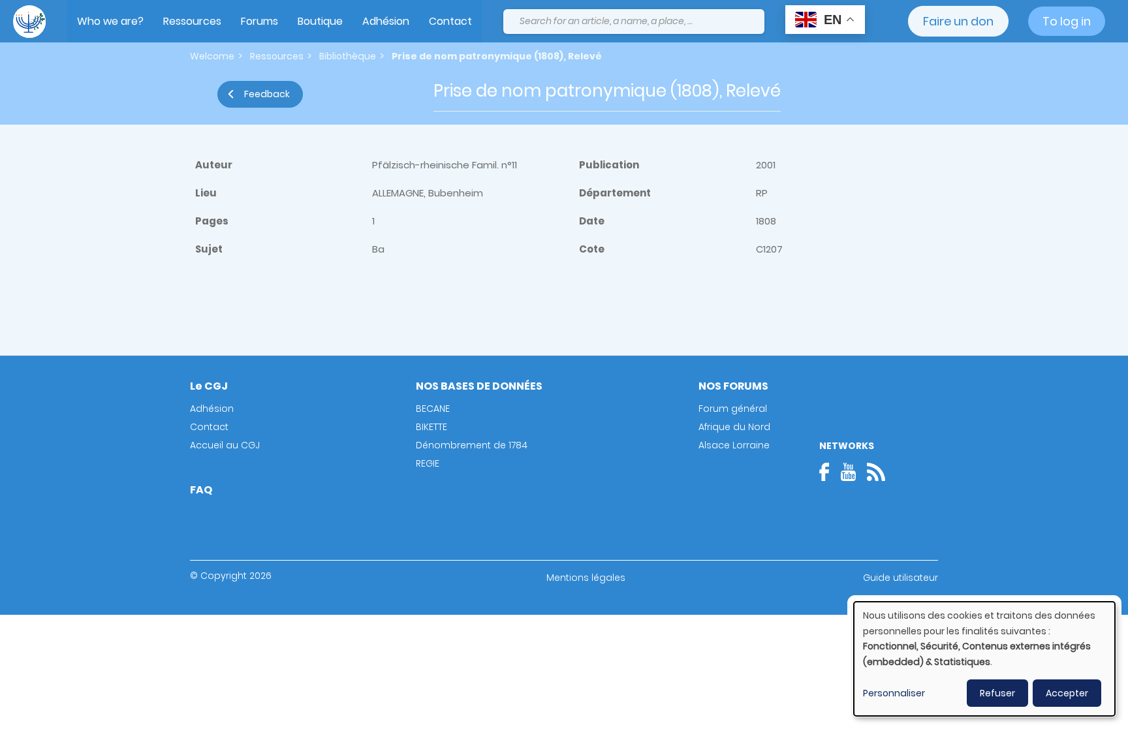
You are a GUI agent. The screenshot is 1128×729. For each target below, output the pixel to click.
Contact (450, 21)
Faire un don (958, 21)
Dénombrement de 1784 (471, 445)
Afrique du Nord (734, 426)
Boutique (320, 21)
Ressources (192, 21)
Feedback (267, 94)
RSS (876, 472)
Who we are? (110, 21)
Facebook (828, 472)
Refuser (997, 693)
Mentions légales (585, 577)
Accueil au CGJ (225, 445)
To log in (1066, 21)
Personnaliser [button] (894, 693)
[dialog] (984, 659)
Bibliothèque (347, 56)
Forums (259, 21)
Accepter (1067, 693)
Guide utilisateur (900, 577)
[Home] (29, 21)
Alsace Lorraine (734, 445)
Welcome (212, 56)
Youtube (848, 472)
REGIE (427, 463)
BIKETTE (431, 426)
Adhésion (385, 21)
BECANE (433, 408)
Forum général (732, 408)
